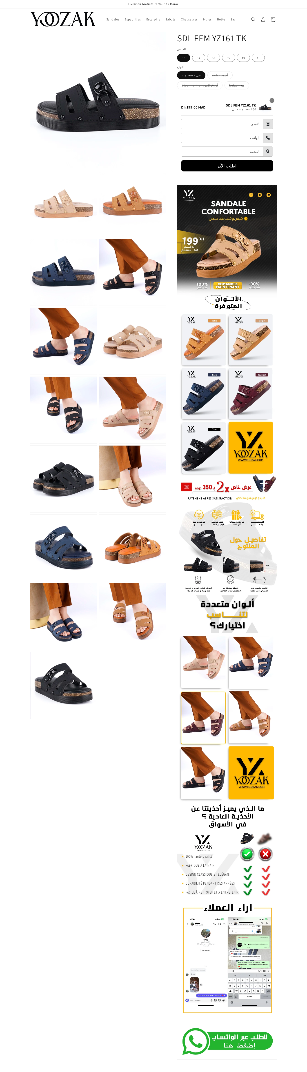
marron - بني (191, 75)
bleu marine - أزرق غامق (202, 86)
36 (183, 58)
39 (228, 58)
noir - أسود (222, 76)
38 (213, 58)
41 (258, 58)
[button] (253, 19)
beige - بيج (239, 86)
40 (243, 58)
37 (198, 58)
